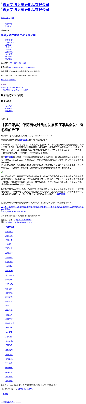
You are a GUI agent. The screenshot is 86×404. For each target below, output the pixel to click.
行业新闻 (19, 88)
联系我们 (9, 59)
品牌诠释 (9, 258)
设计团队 (9, 266)
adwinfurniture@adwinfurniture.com (21, 67)
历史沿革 (9, 236)
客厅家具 (9, 289)
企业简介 (9, 232)
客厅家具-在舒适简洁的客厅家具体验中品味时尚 (24, 207)
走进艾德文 (9, 42)
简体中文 (4, 18)
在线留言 (12, 80)
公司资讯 (12, 88)
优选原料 (9, 315)
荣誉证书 (9, 240)
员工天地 (9, 341)
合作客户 (9, 244)
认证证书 (9, 327)
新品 (7, 305)
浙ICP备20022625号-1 (25, 389)
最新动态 (9, 57)
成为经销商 (9, 275)
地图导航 (9, 377)
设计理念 (9, 262)
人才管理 (9, 54)
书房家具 (9, 301)
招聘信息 (9, 345)
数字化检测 (9, 323)
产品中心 (9, 49)
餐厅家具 (9, 293)
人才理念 (9, 337)
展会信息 (4, 88)
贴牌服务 (9, 280)
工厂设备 (9, 248)
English (11, 18)
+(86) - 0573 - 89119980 (17, 63)
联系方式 (9, 372)
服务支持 (9, 47)
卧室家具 (9, 297)
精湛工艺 (9, 319)
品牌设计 (9, 45)
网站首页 (9, 40)
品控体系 (9, 52)
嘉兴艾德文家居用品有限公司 (18, 35)
